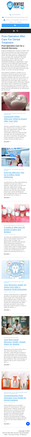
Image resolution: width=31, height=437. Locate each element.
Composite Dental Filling (17, 113)
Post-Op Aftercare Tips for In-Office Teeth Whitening (14, 174)
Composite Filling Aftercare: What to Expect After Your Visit (15, 119)
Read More (7, 141)
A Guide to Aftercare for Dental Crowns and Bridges (14, 229)
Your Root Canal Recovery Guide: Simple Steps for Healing (15, 342)
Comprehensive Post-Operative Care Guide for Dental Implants (15, 398)
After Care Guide (7, 113)
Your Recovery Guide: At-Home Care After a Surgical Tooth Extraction (15, 287)
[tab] (13, 31)
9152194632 (16, 14)
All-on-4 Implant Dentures (17, 392)
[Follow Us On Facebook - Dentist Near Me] (15, 25)
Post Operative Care (16, 169)
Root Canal (15, 337)
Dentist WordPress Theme (9, 431)
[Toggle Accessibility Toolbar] (28, 424)
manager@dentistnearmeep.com (16, 17)
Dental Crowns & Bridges (9, 225)
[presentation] (15, 101)
